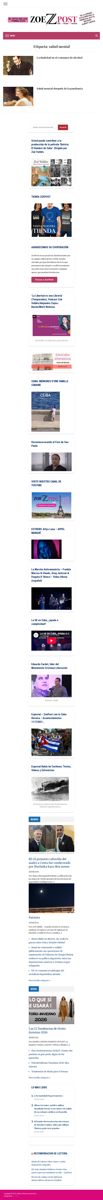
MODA (34, 989)
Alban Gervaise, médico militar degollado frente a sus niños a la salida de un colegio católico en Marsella (53, 1108)
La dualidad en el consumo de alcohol (59, 57)
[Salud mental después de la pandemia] (18, 97)
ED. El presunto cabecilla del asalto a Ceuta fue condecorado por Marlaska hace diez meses (49, 862)
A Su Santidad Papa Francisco (48, 1096)
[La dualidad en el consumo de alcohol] (18, 67)
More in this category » (39, 980)
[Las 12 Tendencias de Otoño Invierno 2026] (51, 1010)
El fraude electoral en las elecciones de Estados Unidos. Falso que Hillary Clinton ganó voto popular (51, 1124)
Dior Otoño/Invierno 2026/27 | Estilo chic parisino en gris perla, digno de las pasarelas (51, 1054)
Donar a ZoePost (44, 279)
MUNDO (34, 819)
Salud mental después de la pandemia (60, 88)
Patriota (34, 917)
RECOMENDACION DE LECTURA (50, 1153)
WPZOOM (15, 1196)
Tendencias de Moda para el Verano (49, 1071)
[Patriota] (51, 899)
